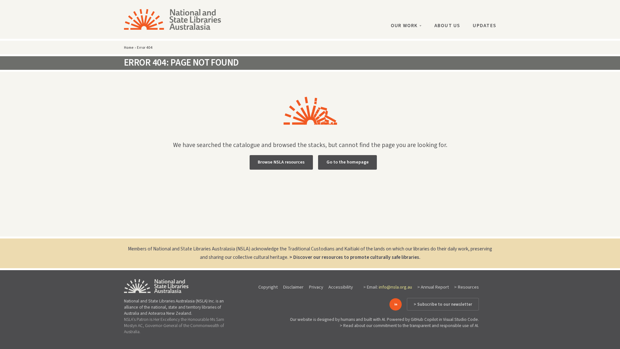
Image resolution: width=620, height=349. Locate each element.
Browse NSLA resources (281, 162)
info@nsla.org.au (395, 287)
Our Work (404, 25)
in (395, 304)
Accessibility (340, 287)
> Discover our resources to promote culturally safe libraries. (354, 257)
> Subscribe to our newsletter (443, 304)
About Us (447, 25)
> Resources (466, 287)
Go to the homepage (347, 162)
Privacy (316, 287)
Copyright (268, 287)
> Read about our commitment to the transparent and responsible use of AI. (409, 326)
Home (129, 47)
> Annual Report (433, 287)
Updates (484, 25)
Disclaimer (293, 287)
